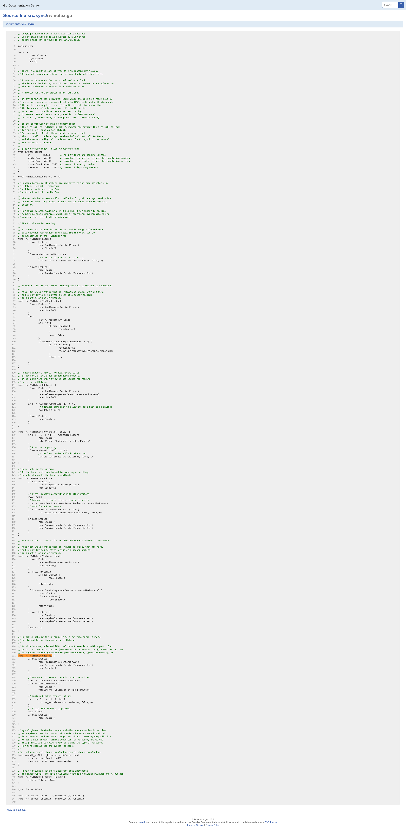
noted (142, 822)
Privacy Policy (212, 825)
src (30, 15)
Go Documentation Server (21, 5)
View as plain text (16, 809)
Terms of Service (195, 825)
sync (41, 15)
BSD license (271, 822)
